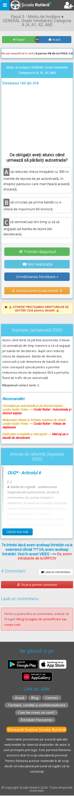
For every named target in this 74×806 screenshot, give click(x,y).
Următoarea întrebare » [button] (37, 276)
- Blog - (34, 697)
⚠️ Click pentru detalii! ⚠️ (38, 308)
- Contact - (51, 697)
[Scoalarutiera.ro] (27, 5)
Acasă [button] (56, 39)
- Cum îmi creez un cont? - (36, 712)
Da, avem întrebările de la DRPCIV (45, 556)
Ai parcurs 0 (25, 53)
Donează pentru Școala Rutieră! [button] (37, 291)
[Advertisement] (37, 118)
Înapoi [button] (20, 39)
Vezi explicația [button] (40, 264)
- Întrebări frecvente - (36, 720)
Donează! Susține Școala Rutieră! (36, 729)
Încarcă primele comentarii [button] (39, 585)
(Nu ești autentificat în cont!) (18, 53)
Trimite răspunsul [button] (40, 251)
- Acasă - (19, 697)
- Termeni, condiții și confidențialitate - (36, 705)
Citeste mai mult (17, 532)
